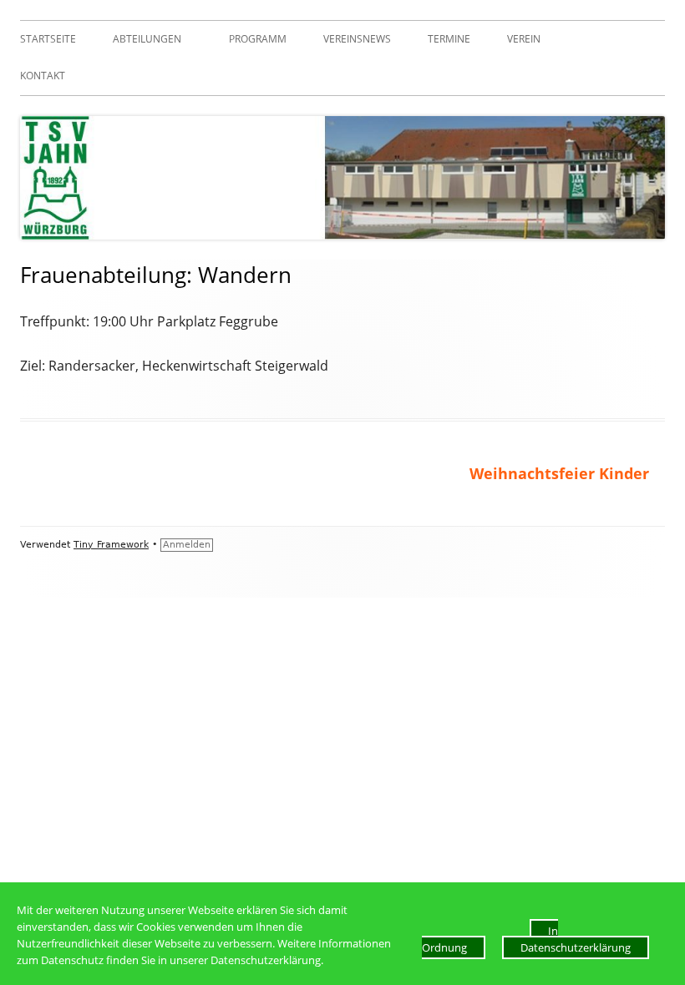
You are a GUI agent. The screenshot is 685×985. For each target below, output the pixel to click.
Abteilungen (147, 39)
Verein (523, 39)
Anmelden (187, 544)
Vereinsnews (357, 39)
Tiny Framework (111, 544)
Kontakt (42, 75)
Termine (449, 39)
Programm (258, 39)
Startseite (48, 39)
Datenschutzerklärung (575, 947)
